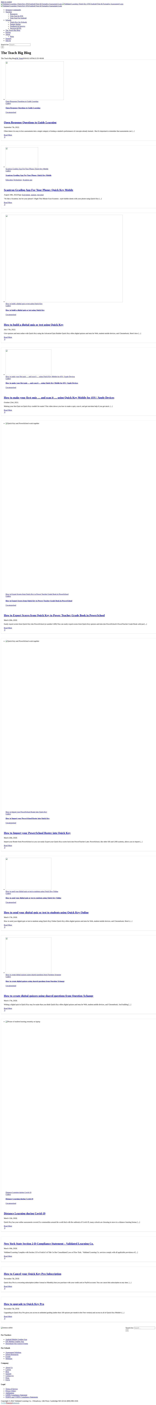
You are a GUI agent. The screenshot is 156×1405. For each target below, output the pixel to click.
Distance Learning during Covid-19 (18, 1192)
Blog (7, 1372)
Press (7, 1378)
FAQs (7, 1380)
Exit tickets (26, 195)
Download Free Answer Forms (16, 1344)
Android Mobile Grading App (16, 1339)
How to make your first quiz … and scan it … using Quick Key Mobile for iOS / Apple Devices (40, 377)
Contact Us (9, 1376)
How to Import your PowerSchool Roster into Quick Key (26, 812)
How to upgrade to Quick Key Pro (24, 1304)
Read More (8, 135)
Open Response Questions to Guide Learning (22, 101)
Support (8, 1374)
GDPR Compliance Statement (16, 1395)
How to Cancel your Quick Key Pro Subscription (32, 1273)
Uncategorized (11, 112)
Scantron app (27, 180)
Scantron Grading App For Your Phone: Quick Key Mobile (27, 169)
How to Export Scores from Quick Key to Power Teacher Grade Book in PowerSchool (37, 594)
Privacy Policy (10, 1391)
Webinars (8, 1359)
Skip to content (6, 2)
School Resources (11, 1354)
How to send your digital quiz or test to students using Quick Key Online (32, 891)
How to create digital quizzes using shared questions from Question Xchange (33, 975)
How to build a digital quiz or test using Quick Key (24, 304)
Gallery (8, 103)
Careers (8, 1370)
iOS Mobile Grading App (14, 1341)
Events (7, 1357)
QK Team (19, 58)
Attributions (9, 1393)
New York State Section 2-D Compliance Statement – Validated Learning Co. (49, 1243)
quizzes (33, 195)
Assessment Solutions (13, 1352)
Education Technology (14, 180)
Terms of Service (11, 1389)
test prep (40, 195)
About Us (9, 1368)
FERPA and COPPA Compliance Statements (21, 1397)
